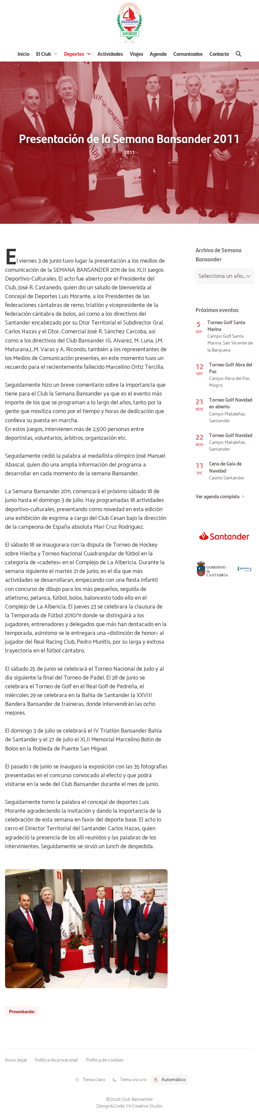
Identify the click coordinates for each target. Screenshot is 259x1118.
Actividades (110, 53)
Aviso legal (16, 1060)
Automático (174, 1080)
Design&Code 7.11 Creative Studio (129, 1106)
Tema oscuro (133, 1080)
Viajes (136, 53)
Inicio (23, 53)
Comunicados (188, 53)
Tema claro (94, 1080)
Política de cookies (104, 1060)
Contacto (219, 53)
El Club (43, 53)
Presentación (21, 1011)
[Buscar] (238, 53)
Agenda (158, 53)
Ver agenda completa (217, 497)
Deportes (74, 53)
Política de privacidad (56, 1060)
